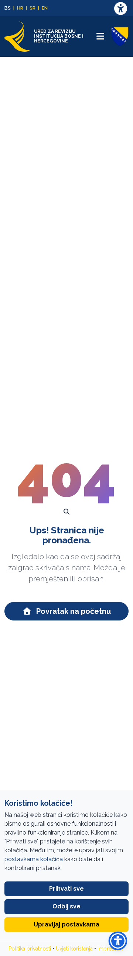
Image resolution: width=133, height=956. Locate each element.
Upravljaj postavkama (66, 924)
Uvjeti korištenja (74, 949)
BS (7, 8)
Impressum (111, 949)
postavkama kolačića (33, 859)
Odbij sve (66, 906)
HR (20, 8)
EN (45, 8)
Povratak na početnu (72, 611)
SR (32, 8)
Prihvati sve (66, 888)
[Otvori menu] (100, 36)
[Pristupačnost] (120, 8)
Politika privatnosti (29, 949)
